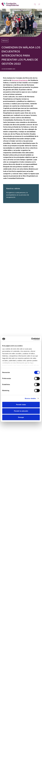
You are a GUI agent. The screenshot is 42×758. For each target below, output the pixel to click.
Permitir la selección (21, 411)
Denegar (21, 417)
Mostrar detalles (30, 398)
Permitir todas (21, 404)
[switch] (37, 378)
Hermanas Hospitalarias (20, 80)
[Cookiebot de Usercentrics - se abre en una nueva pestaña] (31, 339)
